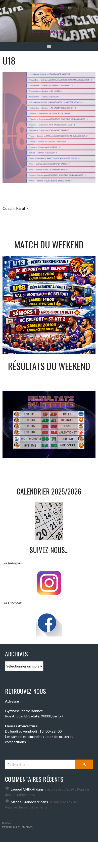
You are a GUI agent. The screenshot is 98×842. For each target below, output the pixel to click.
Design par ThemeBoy (17, 827)
